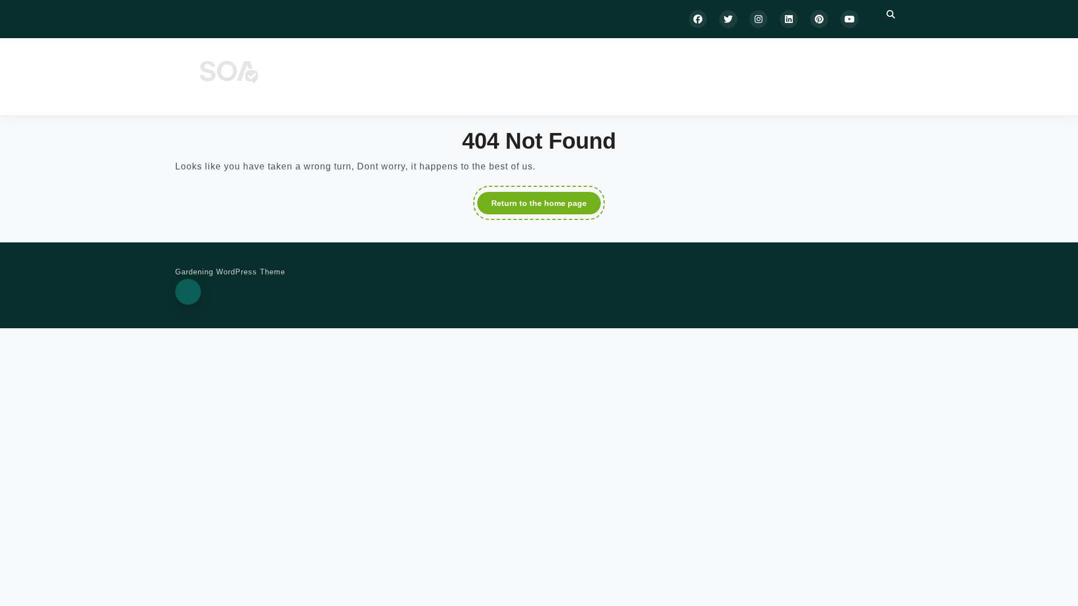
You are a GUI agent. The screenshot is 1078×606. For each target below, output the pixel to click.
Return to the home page (546, 205)
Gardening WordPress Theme (230, 272)
